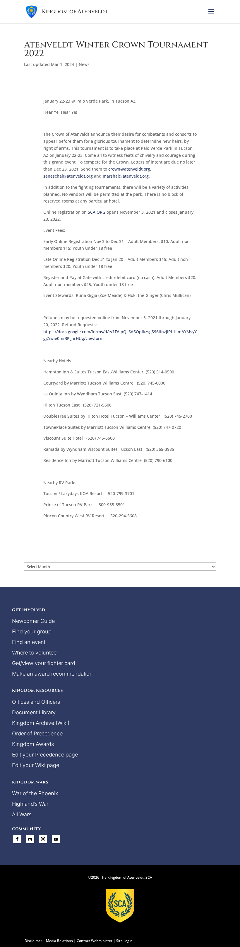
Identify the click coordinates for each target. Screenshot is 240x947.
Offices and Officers (36, 702)
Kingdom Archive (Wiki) (40, 723)
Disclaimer (33, 940)
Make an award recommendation (52, 674)
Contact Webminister (94, 940)
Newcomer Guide (33, 621)
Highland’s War (30, 804)
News (84, 64)
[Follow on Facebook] (17, 839)
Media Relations (59, 940)
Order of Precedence (37, 733)
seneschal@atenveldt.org (68, 176)
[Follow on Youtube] (56, 839)
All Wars (21, 814)
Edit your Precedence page (45, 755)
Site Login (124, 940)
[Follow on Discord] (30, 839)
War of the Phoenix (35, 793)
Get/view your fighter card (43, 663)
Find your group (32, 631)
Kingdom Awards (33, 744)
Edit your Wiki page (35, 765)
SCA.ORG (96, 212)
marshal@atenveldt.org (126, 176)
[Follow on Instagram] (43, 839)
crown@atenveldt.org (129, 169)
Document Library (34, 712)
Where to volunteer (35, 653)
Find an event (28, 642)
